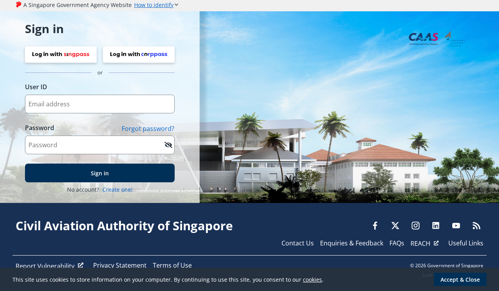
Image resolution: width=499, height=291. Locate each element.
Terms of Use (172, 265)
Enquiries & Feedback (351, 243)
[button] (61, 54)
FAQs (396, 243)
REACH (420, 243)
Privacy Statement (120, 265)
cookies (312, 279)
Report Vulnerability (45, 266)
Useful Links (465, 243)
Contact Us (297, 243)
